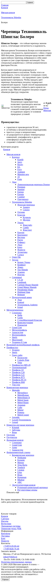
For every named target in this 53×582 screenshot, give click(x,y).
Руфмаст (21, 242)
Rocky (20, 164)
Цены (46, 108)
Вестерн (21, 237)
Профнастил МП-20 (21, 365)
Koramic (21, 460)
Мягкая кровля (8, 12)
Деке (14, 182)
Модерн (26, 220)
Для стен (16, 385)
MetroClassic (23, 400)
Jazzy (19, 162)
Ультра (20, 222)
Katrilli (20, 159)
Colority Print (23, 360)
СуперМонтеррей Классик (29, 320)
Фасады (4, 521)
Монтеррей (17, 340)
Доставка (5, 536)
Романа (20, 412)
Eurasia (20, 194)
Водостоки (6, 523)
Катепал (16, 157)
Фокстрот (27, 230)
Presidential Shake (25, 290)
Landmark (21, 282)
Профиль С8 (18, 370)
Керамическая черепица (23, 455)
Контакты (5, 533)
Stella (19, 315)
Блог (3, 538)
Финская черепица (26, 205)
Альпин (21, 272)
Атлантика (22, 252)
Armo (14, 447)
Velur (19, 362)
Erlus (19, 472)
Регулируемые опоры (27, 490)
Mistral (20, 410)
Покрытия (22, 325)
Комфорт (21, 265)
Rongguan (21, 477)
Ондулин (11, 435)
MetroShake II (23, 397)
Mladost (20, 480)
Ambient (21, 172)
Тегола (15, 260)
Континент (22, 235)
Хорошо (5, 579)
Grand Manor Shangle (27, 287)
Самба (26, 227)
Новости (5, 541)
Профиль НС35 (19, 380)
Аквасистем (17, 332)
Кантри (20, 232)
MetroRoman (23, 395)
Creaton (20, 470)
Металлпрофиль (19, 330)
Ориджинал (22, 199)
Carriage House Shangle (27, 285)
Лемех (20, 267)
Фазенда (21, 250)
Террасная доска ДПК (11, 528)
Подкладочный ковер (22, 297)
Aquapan (21, 405)
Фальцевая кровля (15, 440)
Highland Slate (23, 292)
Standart (20, 189)
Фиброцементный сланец (18, 452)
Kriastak (15, 427)
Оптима (21, 212)
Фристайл (27, 225)
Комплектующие (25, 322)
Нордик (21, 274)
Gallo (19, 407)
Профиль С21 (18, 375)
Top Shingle (22, 270)
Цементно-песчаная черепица (20, 425)
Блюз (19, 247)
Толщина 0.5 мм (19, 342)
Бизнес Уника (23, 262)
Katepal (20, 302)
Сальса (20, 254)
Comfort (21, 197)
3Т (18, 177)
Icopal (20, 307)
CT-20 (20, 280)
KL (18, 167)
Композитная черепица (17, 387)
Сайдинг (5, 519)
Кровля (4, 7)
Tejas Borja (22, 465)
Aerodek (15, 417)
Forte (19, 179)
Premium (21, 187)
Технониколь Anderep (27, 305)
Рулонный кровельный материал (32, 487)
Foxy (19, 169)
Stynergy (16, 350)
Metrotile (16, 390)
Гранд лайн (17, 355)
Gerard (15, 422)
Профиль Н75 (18, 377)
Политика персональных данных (16, 562)
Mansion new (23, 174)
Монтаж (47, 110)
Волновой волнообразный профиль (23, 345)
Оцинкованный (19, 367)
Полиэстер (22, 357)
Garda (20, 317)
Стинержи (17, 313)
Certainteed (17, 277)
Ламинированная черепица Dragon (33, 184)
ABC (19, 482)
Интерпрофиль (19, 335)
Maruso (20, 462)
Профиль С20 (18, 372)
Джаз (19, 245)
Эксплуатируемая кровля (23, 485)
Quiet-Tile (16, 257)
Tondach (21, 467)
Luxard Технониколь (21, 420)
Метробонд (22, 393)
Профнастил (12, 347)
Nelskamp (21, 457)
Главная (4, 5)
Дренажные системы (10, 526)
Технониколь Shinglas (11, 17)
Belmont (21, 294)
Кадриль (27, 217)
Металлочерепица (15, 310)
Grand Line (17, 327)
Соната (26, 210)
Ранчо (20, 240)
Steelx (14, 337)
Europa (20, 192)
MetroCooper (23, 415)
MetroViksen (23, 402)
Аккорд (26, 207)
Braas (14, 432)
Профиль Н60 (18, 382)
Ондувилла (12, 437)
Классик (21, 215)
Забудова (16, 430)
